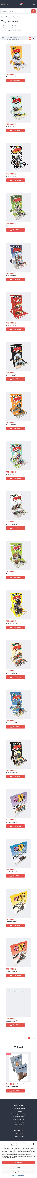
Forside (3, 17)
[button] (34, 1144)
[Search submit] (33, 11)
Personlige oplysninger (18, 1175)
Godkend (18, 1162)
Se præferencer (18, 1172)
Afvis (18, 1167)
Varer (9, 17)
